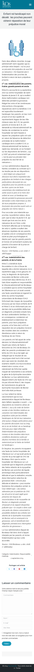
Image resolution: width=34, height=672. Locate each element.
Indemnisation (14, 554)
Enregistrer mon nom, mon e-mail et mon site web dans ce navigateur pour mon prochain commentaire (17, 635)
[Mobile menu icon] (30, 5)
